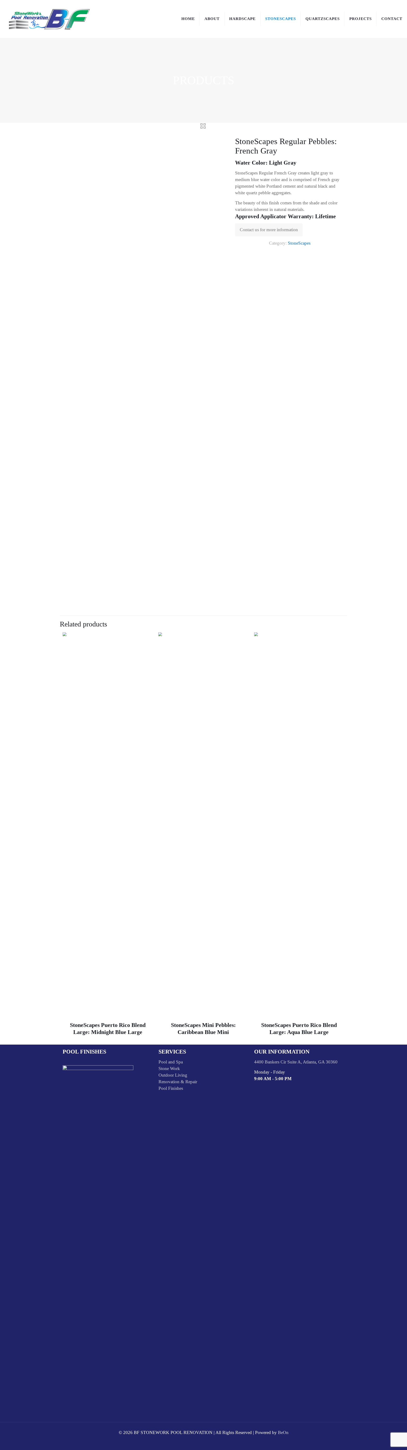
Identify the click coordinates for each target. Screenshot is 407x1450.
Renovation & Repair (178, 1081)
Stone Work (169, 1068)
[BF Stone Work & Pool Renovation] (50, 19)
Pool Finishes (171, 1088)
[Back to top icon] (384, 1440)
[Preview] (146, 649)
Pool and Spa (171, 1061)
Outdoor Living (173, 1075)
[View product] (146, 639)
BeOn (283, 1432)
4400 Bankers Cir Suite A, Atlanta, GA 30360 (296, 1061)
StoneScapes (299, 243)
